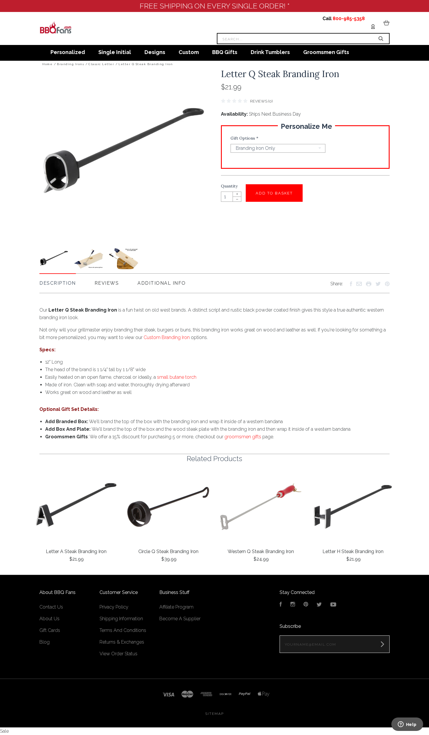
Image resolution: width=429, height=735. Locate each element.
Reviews (107, 283)
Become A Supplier (179, 618)
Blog (44, 642)
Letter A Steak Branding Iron (76, 551)
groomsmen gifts (242, 436)
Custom (189, 52)
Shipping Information (121, 618)
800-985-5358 (349, 18)
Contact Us (51, 607)
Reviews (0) (261, 101)
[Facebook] (281, 605)
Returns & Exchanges (122, 642)
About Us (49, 618)
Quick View (76, 507)
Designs (154, 52)
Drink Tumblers (270, 52)
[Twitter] (319, 605)
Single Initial (114, 52)
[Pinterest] (306, 605)
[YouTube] (333, 605)
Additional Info (161, 283)
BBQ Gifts (224, 52)
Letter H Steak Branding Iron (352, 551)
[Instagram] (292, 605)
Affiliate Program (176, 607)
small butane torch (176, 377)
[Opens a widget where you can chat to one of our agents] (407, 724)
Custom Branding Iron (167, 337)
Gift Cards (49, 630)
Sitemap (214, 714)
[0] (386, 22)
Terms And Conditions (123, 630)
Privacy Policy (114, 607)
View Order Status (118, 653)
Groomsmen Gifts (326, 52)
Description (57, 283)
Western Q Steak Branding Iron (261, 551)
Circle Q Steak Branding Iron (168, 551)
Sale (4, 731)
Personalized (67, 52)
